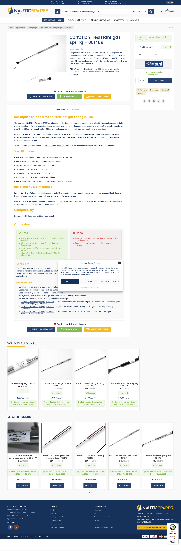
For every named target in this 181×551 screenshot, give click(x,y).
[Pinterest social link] (154, 101)
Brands (53, 513)
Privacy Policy (94, 287)
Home (11, 28)
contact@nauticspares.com (115, 3)
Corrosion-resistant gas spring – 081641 (124, 457)
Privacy (96, 520)
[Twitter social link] (149, 101)
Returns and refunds (101, 517)
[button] (119, 263)
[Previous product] (167, 28)
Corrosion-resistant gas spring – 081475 (158, 457)
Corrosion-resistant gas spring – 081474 (124, 384)
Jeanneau (141, 94)
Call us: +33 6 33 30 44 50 (42, 96)
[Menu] (177, 524)
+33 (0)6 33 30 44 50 (86, 3)
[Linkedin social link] (158, 101)
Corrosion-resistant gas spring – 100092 (90, 457)
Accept (69, 282)
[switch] (172, 541)
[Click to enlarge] (15, 68)
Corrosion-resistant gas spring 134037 (37, 311)
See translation (77, 49)
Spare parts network (15, 519)
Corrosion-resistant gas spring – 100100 (90, 384)
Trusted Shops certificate (103, 527)
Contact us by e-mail (98, 96)
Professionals (55, 520)
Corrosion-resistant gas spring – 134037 (57, 384)
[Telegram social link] (163, 101)
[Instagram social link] (172, 2)
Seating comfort (56, 517)
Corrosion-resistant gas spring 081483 (37, 301)
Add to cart (160, 80)
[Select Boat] (57, 11)
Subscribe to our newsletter (152, 527)
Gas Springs (32, 28)
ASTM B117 (23, 129)
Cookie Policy (84, 287)
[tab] (62, 108)
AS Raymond (142, 90)
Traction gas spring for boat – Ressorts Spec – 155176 (56, 457)
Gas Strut (165, 90)
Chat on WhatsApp (71, 96)
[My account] (161, 11)
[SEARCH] (151, 11)
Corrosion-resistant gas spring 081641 (37, 306)
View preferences (110, 282)
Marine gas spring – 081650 (23, 383)
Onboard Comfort (57, 524)
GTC (95, 513)
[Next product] (172, 28)
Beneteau (154, 90)
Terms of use (99, 524)
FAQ (52, 510)
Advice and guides (57, 527)
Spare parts (20, 28)
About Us (97, 510)
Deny (89, 282)
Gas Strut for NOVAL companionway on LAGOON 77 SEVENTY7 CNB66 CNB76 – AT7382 (23, 458)
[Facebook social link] (168, 2)
